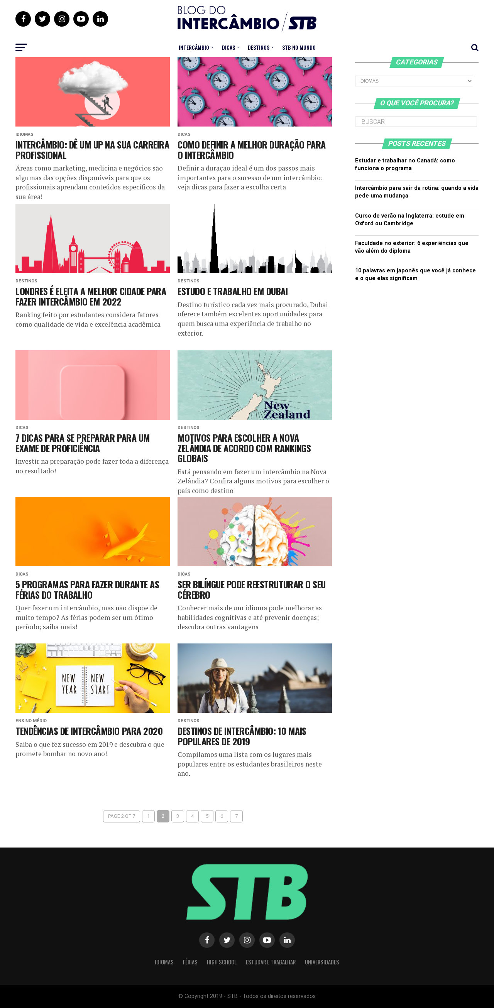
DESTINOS (258, 47)
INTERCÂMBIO (194, 47)
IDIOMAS (164, 962)
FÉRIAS (190, 962)
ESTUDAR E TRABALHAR (271, 962)
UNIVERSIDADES (322, 962)
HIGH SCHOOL (222, 962)
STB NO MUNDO (299, 47)
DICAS (228, 47)
